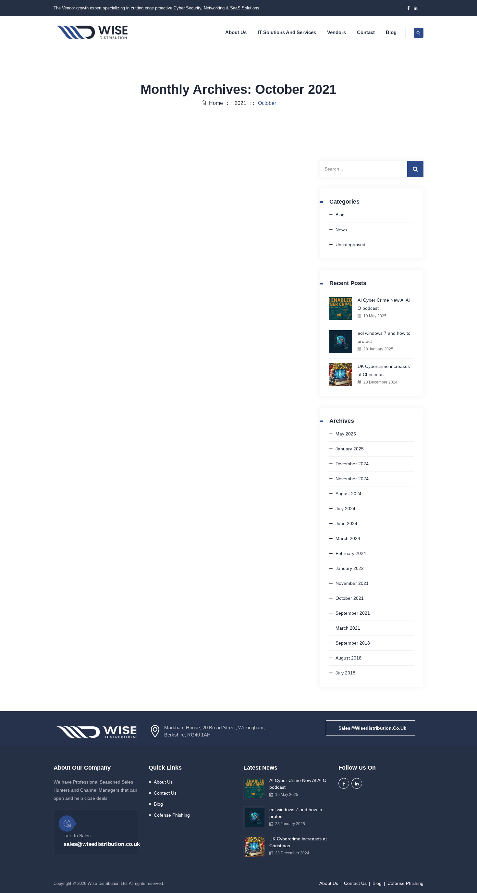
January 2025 (350, 448)
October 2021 (350, 598)
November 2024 (352, 478)
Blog (391, 32)
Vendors (336, 32)
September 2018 (353, 643)
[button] (370, 728)
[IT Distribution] (92, 32)
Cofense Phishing (172, 815)
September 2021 (353, 613)
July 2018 (345, 672)
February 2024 (351, 553)
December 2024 (352, 463)
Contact (366, 32)
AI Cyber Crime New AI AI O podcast (384, 304)
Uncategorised (350, 244)
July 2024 (345, 508)
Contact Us (165, 793)
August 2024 (348, 493)
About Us (236, 32)
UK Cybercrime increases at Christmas (384, 370)
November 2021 (352, 583)
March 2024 (348, 538)
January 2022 (350, 568)
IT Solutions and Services (287, 32)
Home (214, 103)
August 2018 (348, 657)
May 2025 (346, 433)
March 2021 (348, 628)
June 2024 (346, 523)
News (341, 229)
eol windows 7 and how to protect (384, 337)
